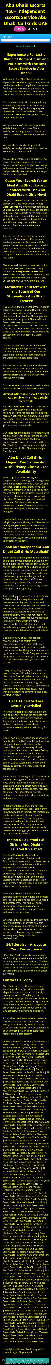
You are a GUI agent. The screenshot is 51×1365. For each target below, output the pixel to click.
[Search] (29, 29)
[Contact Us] (34, 29)
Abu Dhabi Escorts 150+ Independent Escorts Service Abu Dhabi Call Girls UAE (25, 14)
